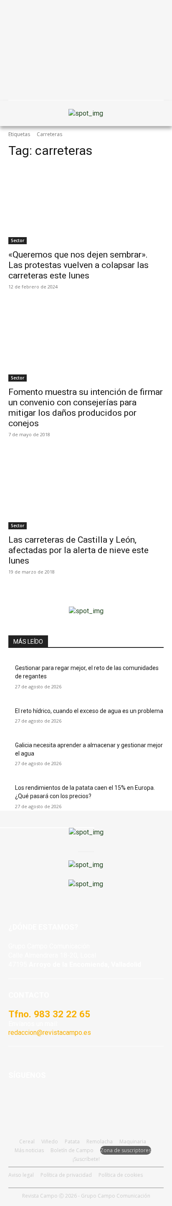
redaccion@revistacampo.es (49, 1033)
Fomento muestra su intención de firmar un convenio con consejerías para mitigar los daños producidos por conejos (85, 407)
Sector (17, 240)
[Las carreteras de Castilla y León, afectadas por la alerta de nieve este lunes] (86, 490)
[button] (18, 113)
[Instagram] (37, 1100)
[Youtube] (57, 1100)
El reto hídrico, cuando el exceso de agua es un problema (89, 711)
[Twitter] (78, 1100)
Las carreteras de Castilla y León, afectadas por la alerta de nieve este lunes (78, 550)
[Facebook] (16, 1100)
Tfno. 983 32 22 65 (49, 1014)
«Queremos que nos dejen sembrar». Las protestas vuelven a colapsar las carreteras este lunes (78, 265)
